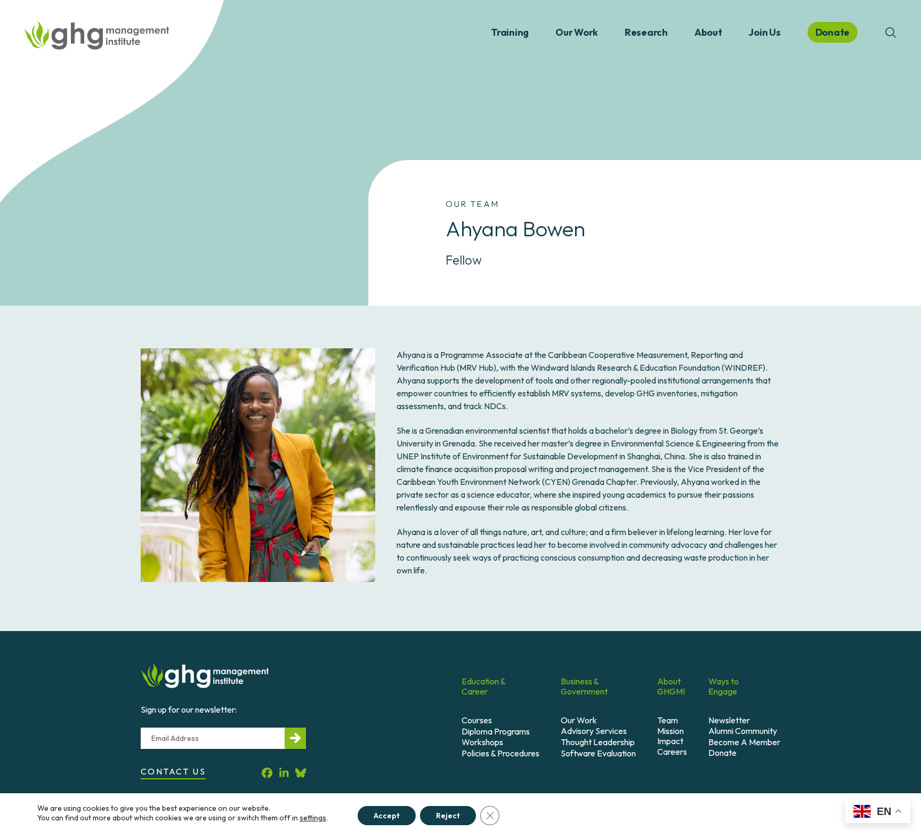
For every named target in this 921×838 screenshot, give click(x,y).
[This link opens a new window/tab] (267, 773)
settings (313, 818)
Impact (670, 741)
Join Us (764, 32)
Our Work (576, 32)
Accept (387, 815)
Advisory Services (594, 730)
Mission (670, 730)
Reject (448, 815)
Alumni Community (742, 730)
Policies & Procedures (500, 753)
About (708, 32)
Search (890, 32)
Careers (672, 751)
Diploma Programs (496, 731)
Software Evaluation (598, 753)
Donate (722, 752)
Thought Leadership (598, 742)
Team (667, 720)
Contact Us (173, 771)
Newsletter (729, 720)
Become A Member (744, 742)
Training (510, 32)
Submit (295, 738)
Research (646, 32)
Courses (477, 720)
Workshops (482, 742)
